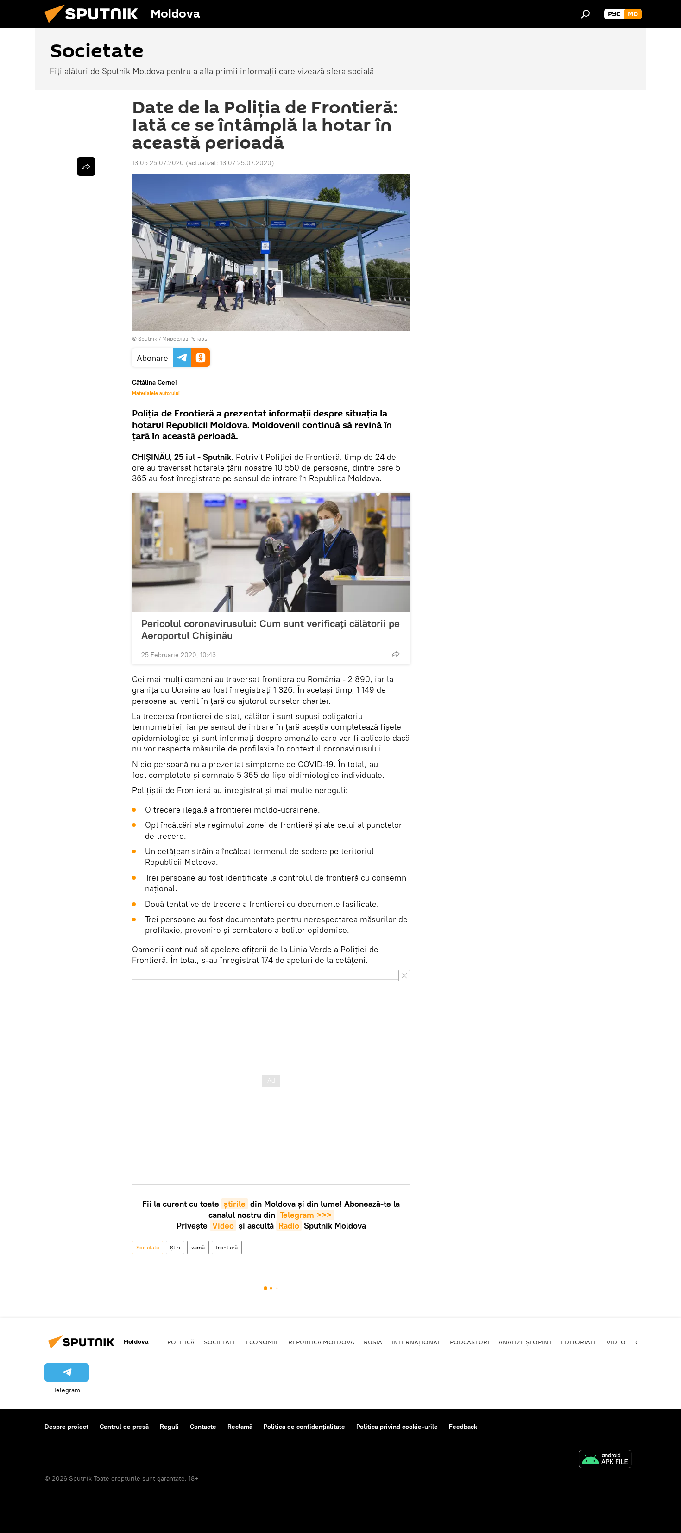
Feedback (463, 1426)
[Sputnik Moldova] (95, 25)
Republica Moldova (321, 1342)
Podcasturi (469, 1342)
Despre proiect (66, 1426)
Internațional (416, 1342)
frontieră (227, 1247)
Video (223, 1225)
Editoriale (579, 1342)
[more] (395, 654)
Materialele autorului (156, 393)
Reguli (169, 1426)
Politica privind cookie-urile (397, 1426)
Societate (147, 1247)
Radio (288, 1225)
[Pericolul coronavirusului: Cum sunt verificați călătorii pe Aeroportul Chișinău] (271, 552)
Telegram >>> (306, 1215)
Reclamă (239, 1426)
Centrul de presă (124, 1426)
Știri (175, 1247)
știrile (235, 1203)
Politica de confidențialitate (304, 1426)
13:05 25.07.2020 (158, 163)
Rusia (373, 1342)
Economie (262, 1342)
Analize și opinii (525, 1342)
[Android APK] (605, 1460)
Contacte (203, 1426)
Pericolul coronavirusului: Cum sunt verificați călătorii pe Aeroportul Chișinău (270, 629)
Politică (181, 1342)
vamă (198, 1247)
